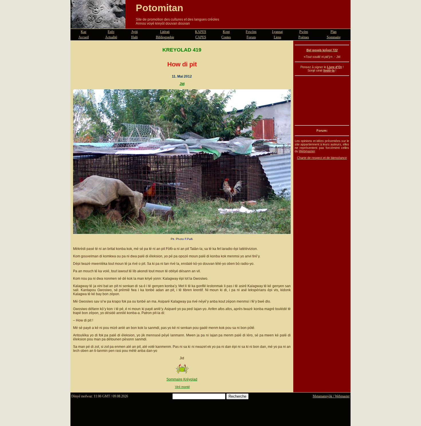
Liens (277, 37)
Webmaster (307, 151)
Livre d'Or (334, 67)
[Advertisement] (322, 100)
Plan (333, 32)
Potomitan (159, 7)
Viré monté (182, 386)
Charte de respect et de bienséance (322, 157)
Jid (182, 84)
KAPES (200, 32)
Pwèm (303, 32)
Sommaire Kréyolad (181, 379)
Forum (251, 37)
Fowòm (251, 32)
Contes (226, 37)
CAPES (200, 37)
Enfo (111, 32)
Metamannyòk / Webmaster (331, 396)
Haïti (134, 37)
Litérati (165, 32)
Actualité (111, 37)
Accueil (83, 37)
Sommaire (334, 37)
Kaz (83, 32)
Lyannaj (277, 32)
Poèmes (303, 37)
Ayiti (134, 32)
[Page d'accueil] (97, 25)
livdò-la (329, 70)
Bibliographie (165, 37)
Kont (226, 32)
